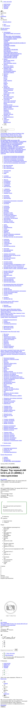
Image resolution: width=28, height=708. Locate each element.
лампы (5, 224)
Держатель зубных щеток (10, 363)
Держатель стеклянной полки (11, 375)
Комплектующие (8, 275)
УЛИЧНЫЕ (6, 44)
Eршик (5, 367)
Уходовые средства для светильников (13, 236)
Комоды (6, 83)
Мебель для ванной (8, 108)
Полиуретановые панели (10, 63)
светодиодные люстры (9, 246)
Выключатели (7, 122)
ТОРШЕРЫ (7, 40)
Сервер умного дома (9, 92)
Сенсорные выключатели (10, 323)
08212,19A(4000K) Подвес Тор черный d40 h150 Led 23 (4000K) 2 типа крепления (14, 624)
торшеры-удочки (8, 193)
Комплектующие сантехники (11, 106)
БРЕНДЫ (6, 666)
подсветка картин (8, 263)
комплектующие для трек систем (12, 255)
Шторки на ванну (8, 411)
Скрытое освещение (9, 346)
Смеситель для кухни (9, 436)
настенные (6, 195)
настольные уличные (9, 222)
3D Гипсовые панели (9, 60)
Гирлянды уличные (8, 214)
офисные (6, 179)
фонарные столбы (8, 212)
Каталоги (6, 458)
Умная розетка (7, 329)
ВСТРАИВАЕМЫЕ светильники (12, 33)
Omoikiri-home (7, 399)
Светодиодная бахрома (9, 277)
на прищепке (7, 182)
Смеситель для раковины (10, 437)
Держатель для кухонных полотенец (13, 398)
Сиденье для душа (8, 387)
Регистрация (7, 25)
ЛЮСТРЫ (6, 47)
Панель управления (9, 235)
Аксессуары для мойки (9, 400)
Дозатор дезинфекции (9, 379)
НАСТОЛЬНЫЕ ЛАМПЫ (10, 39)
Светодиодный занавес (9, 281)
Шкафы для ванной (9, 423)
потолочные (7, 197)
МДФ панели (7, 61)
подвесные (6, 206)
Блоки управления (8, 90)
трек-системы (7, 259)
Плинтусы (6, 343)
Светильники (7, 459)
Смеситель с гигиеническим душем (13, 440)
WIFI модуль (7, 232)
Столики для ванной (9, 419)
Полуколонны (7, 344)
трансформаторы (8, 227)
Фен (5, 391)
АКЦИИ (6, 667)
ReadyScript (3, 678)
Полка (5, 370)
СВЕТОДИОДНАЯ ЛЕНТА (11, 52)
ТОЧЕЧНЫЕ (7, 48)
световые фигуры (8, 298)
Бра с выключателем (9, 168)
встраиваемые (7, 202)
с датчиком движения (9, 216)
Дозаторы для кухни (9, 402)
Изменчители (7, 403)
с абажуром (6, 242)
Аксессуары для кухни (9, 102)
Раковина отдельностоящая (10, 428)
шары (5, 173)
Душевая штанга (8, 380)
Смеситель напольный (9, 439)
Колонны (6, 340)
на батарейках (7, 181)
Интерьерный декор (9, 96)
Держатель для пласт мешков (11, 393)
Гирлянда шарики (8, 272)
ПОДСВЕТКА (7, 51)
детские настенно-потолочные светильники (15, 291)
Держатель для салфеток (10, 374)
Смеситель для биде (9, 433)
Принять (3, 706)
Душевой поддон (8, 407)
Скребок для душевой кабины (11, 389)
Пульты (5, 321)
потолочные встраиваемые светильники (14, 156)
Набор (5, 384)
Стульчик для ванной (9, 420)
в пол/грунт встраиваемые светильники (14, 160)
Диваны (6, 76)
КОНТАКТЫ (7, 663)
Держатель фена (8, 364)
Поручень (6, 362)
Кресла (5, 78)
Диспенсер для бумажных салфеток (13, 395)
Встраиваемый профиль (10, 71)
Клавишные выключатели (10, 319)
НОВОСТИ (7, 664)
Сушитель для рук (8, 390)
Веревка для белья (8, 371)
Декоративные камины (9, 336)
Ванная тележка (8, 394)
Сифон (5, 416)
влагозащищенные (8, 250)
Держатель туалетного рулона (11, 359)
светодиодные (7, 170)
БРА (5, 34)
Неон (5, 276)
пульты (5, 228)
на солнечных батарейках (10, 215)
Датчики (6, 91)
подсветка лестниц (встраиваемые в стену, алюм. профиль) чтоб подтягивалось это (14, 265)
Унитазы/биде (7, 112)
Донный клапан (8, 414)
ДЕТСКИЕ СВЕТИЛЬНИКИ (11, 55)
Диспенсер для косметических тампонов (14, 378)
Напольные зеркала (9, 67)
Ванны (5, 103)
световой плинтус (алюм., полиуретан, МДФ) (15, 268)
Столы (5, 82)
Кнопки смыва (7, 443)
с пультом (6, 172)
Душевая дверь (7, 406)
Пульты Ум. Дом (8, 449)
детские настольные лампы (10, 292)
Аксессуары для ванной (10, 100)
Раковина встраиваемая (10, 425)
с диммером (7, 185)
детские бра (7, 288)
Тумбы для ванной (8, 422)
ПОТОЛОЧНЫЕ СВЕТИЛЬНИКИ (12, 37)
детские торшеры (8, 293)
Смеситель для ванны (9, 435)
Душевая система (8, 104)
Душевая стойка (8, 432)
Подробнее (3, 705)
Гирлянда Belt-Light (9, 271)
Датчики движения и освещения (12, 234)
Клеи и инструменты (9, 339)
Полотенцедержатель (9, 358)
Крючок (6, 360)
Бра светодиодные (8, 165)
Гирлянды (6, 297)
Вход (5, 24)
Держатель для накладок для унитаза (13, 372)
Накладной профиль (9, 72)
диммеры (6, 231)
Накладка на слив (8, 415)
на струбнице (7, 183)
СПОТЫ (6, 41)
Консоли (6, 86)
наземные (6, 210)
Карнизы (6, 335)
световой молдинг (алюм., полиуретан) (14, 267)
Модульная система (9, 327)
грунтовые (6, 211)
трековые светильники (9, 253)
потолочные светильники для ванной (13, 200)
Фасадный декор (8, 98)
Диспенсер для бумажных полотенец (13, 376)
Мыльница (6, 368)
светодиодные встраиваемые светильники (14, 162)
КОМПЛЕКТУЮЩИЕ (9, 45)
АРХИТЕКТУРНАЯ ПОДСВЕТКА (13, 53)
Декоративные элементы (10, 338)
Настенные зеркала (8, 65)
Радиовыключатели (9, 88)
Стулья (5, 79)
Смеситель (6, 111)
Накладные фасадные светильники (12, 285)
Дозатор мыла (7, 366)
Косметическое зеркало (9, 382)
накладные (6, 248)
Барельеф (6, 305)
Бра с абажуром (7, 166)
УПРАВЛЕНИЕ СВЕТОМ (10, 57)
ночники (6, 295)
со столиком (7, 191)
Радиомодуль (7, 322)
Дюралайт (6, 273)
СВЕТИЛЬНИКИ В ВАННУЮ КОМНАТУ (15, 43)
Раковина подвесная (9, 429)
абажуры (6, 226)
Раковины (6, 110)
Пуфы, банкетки (8, 80)
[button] (1, 128)
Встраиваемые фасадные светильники (13, 284)
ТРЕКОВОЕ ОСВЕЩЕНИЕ (11, 49)
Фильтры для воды (8, 114)
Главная (6, 457)
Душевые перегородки (9, 410)
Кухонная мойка (8, 107)
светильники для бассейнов (11, 218)
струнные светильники (9, 257)
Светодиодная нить (9, 279)
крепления (6, 230)
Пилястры (6, 342)
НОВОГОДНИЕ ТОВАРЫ (10, 56)
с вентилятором (8, 243)
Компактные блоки (8, 326)
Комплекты (6, 94)
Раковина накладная (9, 427)
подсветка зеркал (8, 261)
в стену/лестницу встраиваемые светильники (15, 161)
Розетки (6, 121)
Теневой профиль (8, 69)
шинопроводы (7, 256)
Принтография (7, 306)
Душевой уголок (8, 408)
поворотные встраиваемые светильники (14, 157)
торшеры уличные (8, 220)
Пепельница (7, 386)
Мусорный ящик (8, 383)
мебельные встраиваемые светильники (13, 158)
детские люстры (8, 289)
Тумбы (5, 84)
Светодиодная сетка (9, 280)
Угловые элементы (8, 347)
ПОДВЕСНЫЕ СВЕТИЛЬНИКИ (12, 36)
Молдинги (6, 334)
